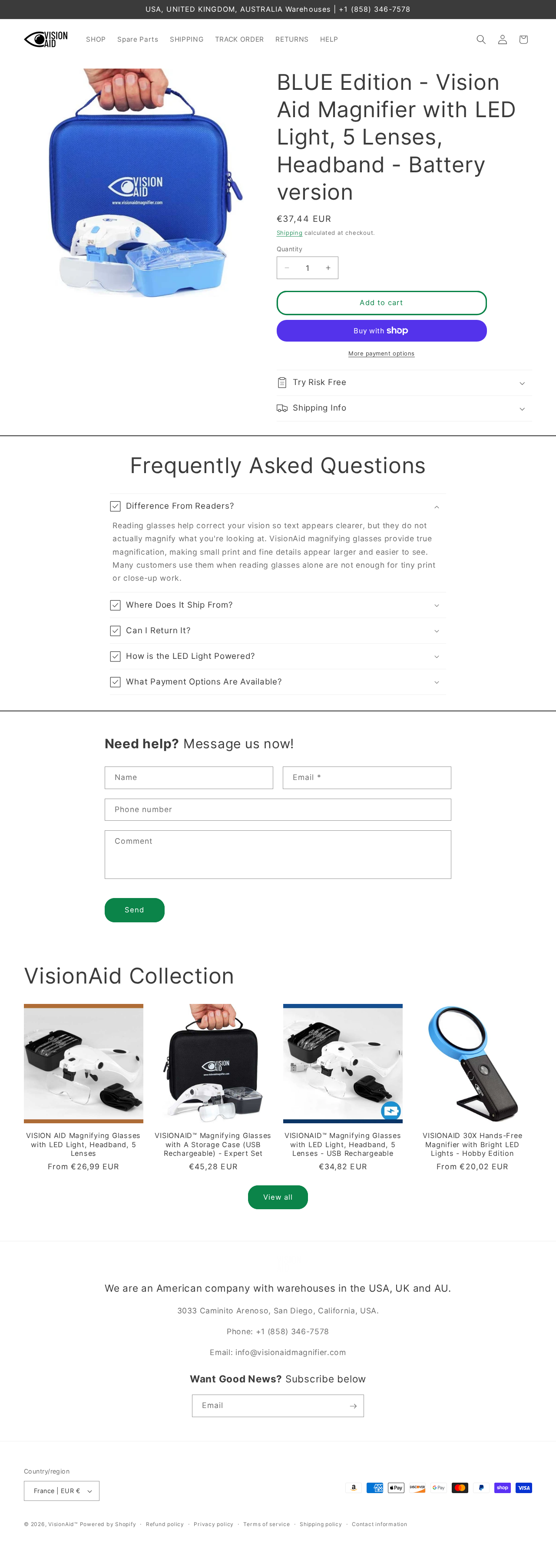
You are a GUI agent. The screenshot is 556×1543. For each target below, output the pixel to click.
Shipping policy (321, 1524)
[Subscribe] (353, 1406)
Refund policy (165, 1524)
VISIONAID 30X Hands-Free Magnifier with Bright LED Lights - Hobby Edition (472, 1144)
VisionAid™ (63, 1524)
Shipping (290, 232)
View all (278, 1197)
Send (134, 909)
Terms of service (266, 1524)
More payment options (381, 353)
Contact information (379, 1524)
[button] (481, 39)
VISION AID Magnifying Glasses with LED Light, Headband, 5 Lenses (83, 1144)
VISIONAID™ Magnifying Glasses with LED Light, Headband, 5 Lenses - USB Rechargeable (343, 1144)
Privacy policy (214, 1524)
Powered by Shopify (108, 1524)
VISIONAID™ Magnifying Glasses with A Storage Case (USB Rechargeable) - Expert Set (213, 1144)
